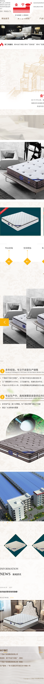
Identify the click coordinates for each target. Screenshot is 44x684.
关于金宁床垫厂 (24, 18)
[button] (20, 38)
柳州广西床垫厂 (30, 44)
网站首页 (5, 18)
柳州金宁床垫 (19, 44)
